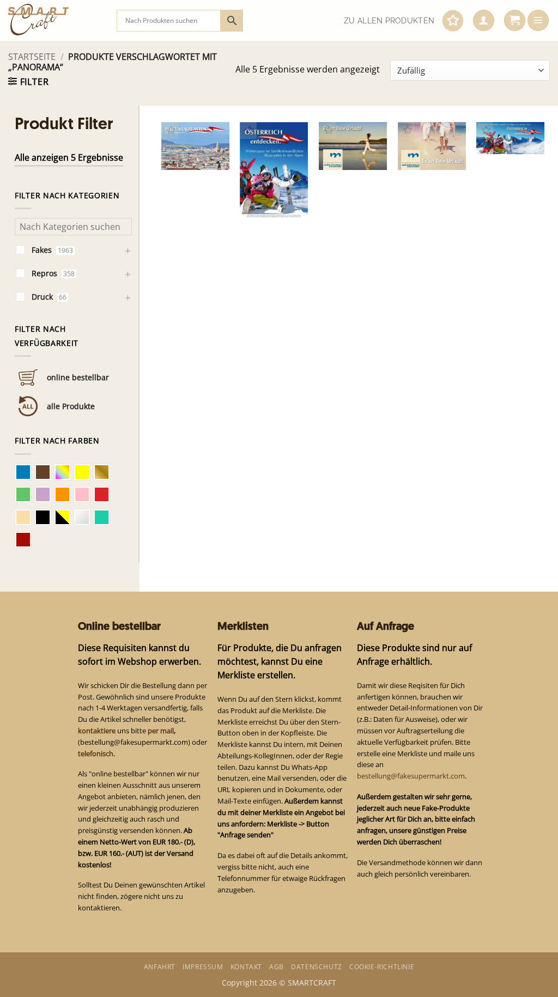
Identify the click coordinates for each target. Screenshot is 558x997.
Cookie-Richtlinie (381, 966)
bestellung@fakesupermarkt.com (411, 776)
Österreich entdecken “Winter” (501, 125)
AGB (276, 966)
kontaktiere (97, 730)
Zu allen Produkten (389, 20)
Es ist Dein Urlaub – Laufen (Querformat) (348, 136)
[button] (483, 21)
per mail (161, 730)
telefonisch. (96, 753)
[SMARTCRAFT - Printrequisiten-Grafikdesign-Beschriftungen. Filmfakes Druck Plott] (54, 20)
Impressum (203, 966)
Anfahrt (159, 966)
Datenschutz (316, 966)
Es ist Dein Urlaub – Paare (422, 141)
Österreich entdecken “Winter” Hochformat (267, 184)
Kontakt (246, 966)
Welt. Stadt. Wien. (188, 146)
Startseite (32, 57)
